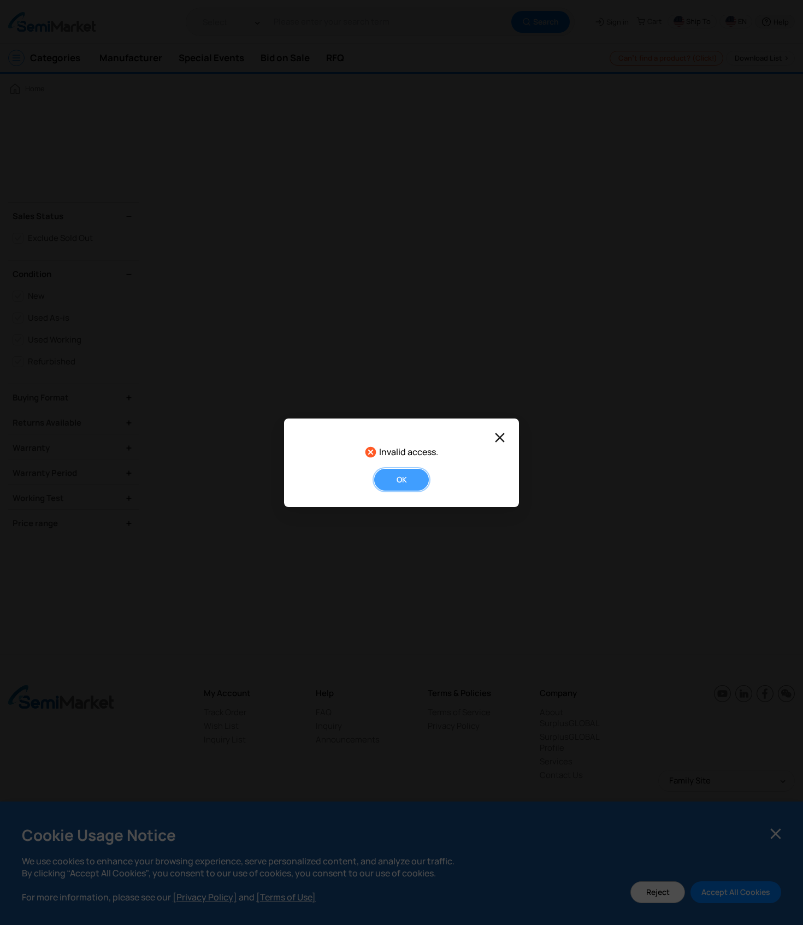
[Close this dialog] (500, 437)
